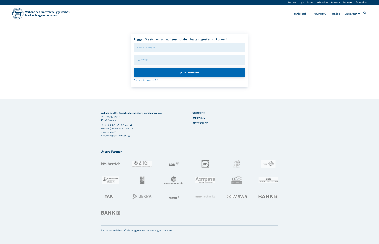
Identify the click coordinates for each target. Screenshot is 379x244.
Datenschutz (361, 2)
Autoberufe (335, 2)
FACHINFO (320, 13)
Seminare (292, 2)
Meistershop (322, 2)
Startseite (198, 113)
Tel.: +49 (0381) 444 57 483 (115, 125)
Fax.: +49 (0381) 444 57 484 (115, 128)
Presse (335, 13)
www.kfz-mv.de (108, 132)
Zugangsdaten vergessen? (145, 80)
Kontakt (310, 2)
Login (301, 2)
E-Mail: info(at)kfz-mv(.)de (114, 135)
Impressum (348, 2)
